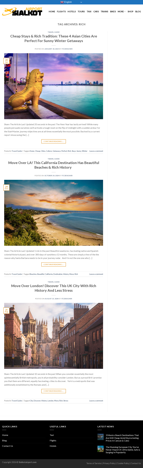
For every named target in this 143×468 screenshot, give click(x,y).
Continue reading (54, 141)
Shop (130, 11)
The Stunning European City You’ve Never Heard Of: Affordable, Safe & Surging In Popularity (123, 450)
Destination (57, 274)
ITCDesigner (67, 49)
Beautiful (40, 274)
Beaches (33, 274)
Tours (81, 11)
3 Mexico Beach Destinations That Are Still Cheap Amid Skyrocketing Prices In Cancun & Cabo (122, 438)
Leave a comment (96, 151)
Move (71, 274)
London (50, 401)
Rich (69, 151)
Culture (49, 151)
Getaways (57, 151)
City (31, 401)
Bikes (113, 11)
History (66, 274)
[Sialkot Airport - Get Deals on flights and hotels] (22, 11)
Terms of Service (93, 463)
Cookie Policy (123, 463)
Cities (43, 151)
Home (52, 11)
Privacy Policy (109, 463)
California (49, 274)
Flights (61, 11)
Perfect (64, 151)
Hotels (72, 11)
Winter (84, 151)
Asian (32, 151)
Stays (74, 151)
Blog (138, 11)
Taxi (89, 11)
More (121, 11)
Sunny (79, 151)
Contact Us (7, 446)
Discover (37, 401)
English (68, 2)
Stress (65, 401)
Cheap (37, 151)
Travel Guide (54, 32)
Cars (96, 11)
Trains (104, 11)
